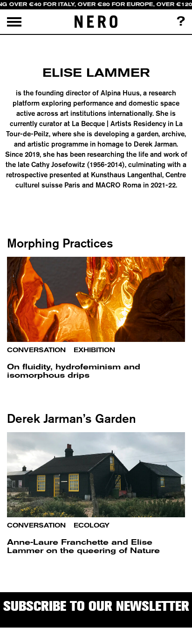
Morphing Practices (60, 243)
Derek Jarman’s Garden (71, 418)
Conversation (36, 350)
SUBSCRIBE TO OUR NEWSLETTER (96, 606)
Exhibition (94, 350)
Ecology (92, 525)
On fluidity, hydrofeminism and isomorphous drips (73, 371)
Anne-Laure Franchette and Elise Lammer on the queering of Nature (83, 546)
